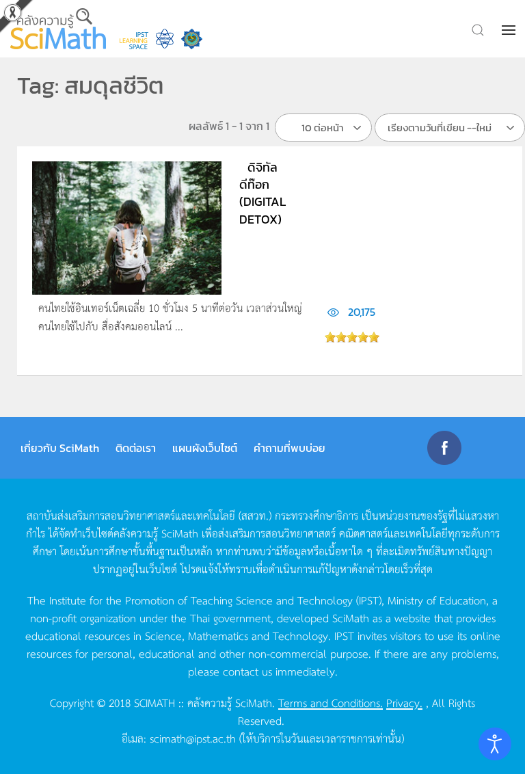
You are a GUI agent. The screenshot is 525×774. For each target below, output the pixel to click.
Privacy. (404, 702)
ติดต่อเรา (136, 448)
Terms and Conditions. (330, 702)
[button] (510, 30)
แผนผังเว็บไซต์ (204, 448)
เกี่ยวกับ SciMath (60, 448)
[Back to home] (58, 28)
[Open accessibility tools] (495, 744)
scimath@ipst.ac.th (193, 738)
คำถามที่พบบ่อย (289, 448)
